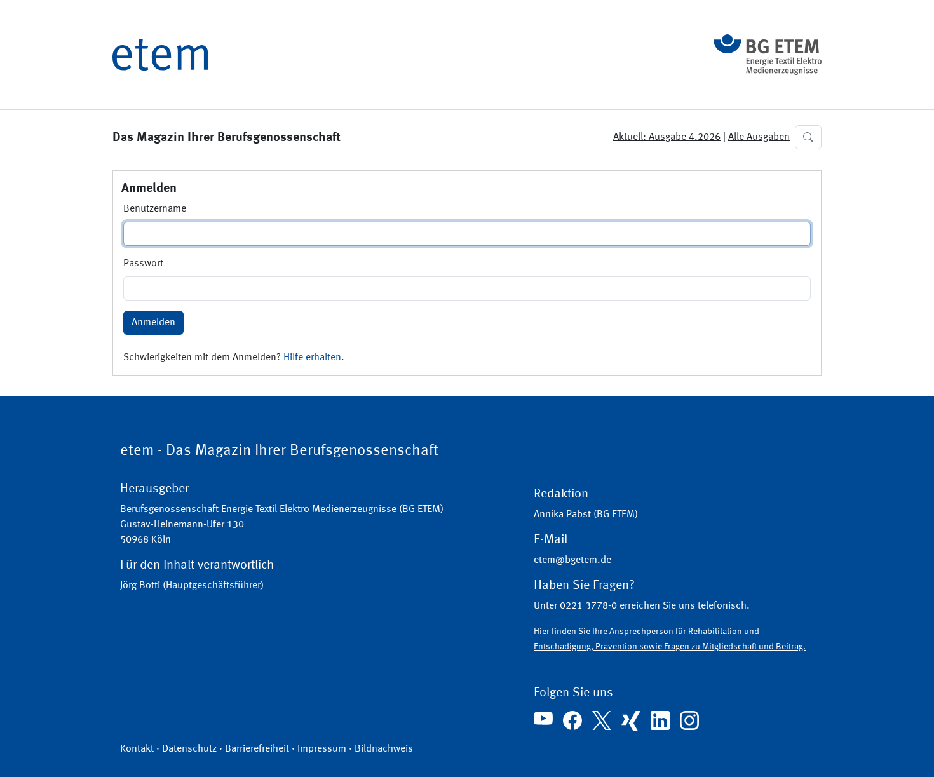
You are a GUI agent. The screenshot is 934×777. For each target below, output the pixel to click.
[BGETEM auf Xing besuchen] (630, 721)
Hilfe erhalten (312, 358)
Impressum (321, 749)
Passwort (143, 264)
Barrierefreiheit (257, 749)
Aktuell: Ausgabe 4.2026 (667, 137)
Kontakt (137, 749)
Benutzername (154, 209)
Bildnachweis (384, 749)
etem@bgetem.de (572, 560)
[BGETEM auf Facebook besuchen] (572, 720)
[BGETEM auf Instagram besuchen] (689, 720)
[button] (808, 137)
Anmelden (153, 323)
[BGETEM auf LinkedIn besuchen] (660, 720)
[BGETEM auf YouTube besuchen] (543, 718)
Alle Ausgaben (759, 137)
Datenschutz (189, 749)
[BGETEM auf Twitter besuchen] (601, 720)
